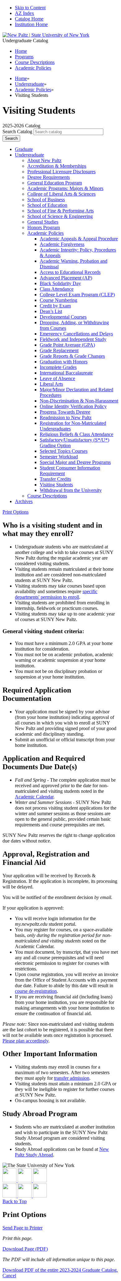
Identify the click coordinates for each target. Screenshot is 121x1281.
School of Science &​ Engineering (60, 216)
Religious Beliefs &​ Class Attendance (76, 434)
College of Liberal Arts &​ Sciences (61, 194)
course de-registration (36, 991)
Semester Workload (59, 456)
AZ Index (24, 13)
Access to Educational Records (70, 272)
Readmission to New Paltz (66, 417)
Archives (24, 501)
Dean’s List (51, 311)
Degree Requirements (48, 177)
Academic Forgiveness (62, 244)
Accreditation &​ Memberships (56, 166)
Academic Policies (33, 67)
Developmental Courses (63, 317)
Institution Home (31, 24)
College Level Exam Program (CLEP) (77, 294)
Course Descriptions (35, 62)
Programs (24, 56)
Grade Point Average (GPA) (67, 345)
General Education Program (54, 182)
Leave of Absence (57, 378)
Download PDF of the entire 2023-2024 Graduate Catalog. (60, 1270)
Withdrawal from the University (71, 490)
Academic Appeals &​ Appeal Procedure (79, 238)
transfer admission (71, 1078)
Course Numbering (58, 300)
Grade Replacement (59, 350)
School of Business (46, 199)
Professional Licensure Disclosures (61, 171)
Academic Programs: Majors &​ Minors (65, 188)
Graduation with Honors (63, 361)
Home (21, 78)
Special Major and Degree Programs (75, 462)
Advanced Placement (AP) (66, 277)
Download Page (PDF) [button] (25, 1248)
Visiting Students (56, 484)
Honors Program (43, 227)
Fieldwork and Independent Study (73, 339)
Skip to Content (30, 7)
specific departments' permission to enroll (56, 594)
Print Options (15, 512)
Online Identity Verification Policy (73, 406)
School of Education (47, 205)
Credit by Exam (55, 305)
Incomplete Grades (58, 367)
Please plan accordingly (25, 1040)
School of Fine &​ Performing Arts (60, 210)
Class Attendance (57, 289)
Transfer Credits (55, 479)
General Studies (42, 222)
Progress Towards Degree (65, 412)
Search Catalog (17, 131)
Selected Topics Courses (63, 451)
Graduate (24, 149)
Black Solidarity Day (60, 283)
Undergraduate (29, 84)
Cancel (9, 1275)
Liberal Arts (51, 384)
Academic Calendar (34, 796)
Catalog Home (29, 18)
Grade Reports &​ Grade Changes (72, 356)
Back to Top (14, 1201)
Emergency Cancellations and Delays (76, 333)
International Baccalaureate (66, 372)
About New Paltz (44, 160)
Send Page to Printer (22, 1227)
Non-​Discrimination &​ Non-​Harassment (79, 400)
